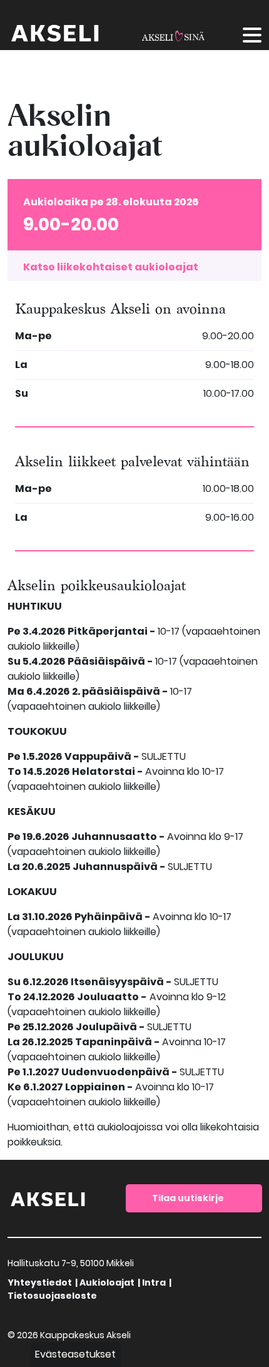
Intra (154, 1282)
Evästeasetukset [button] (75, 1354)
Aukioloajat (106, 1282)
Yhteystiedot (40, 1282)
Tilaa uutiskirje (188, 1198)
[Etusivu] (48, 1197)
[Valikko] (252, 37)
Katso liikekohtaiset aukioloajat (110, 267)
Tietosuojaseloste (52, 1295)
